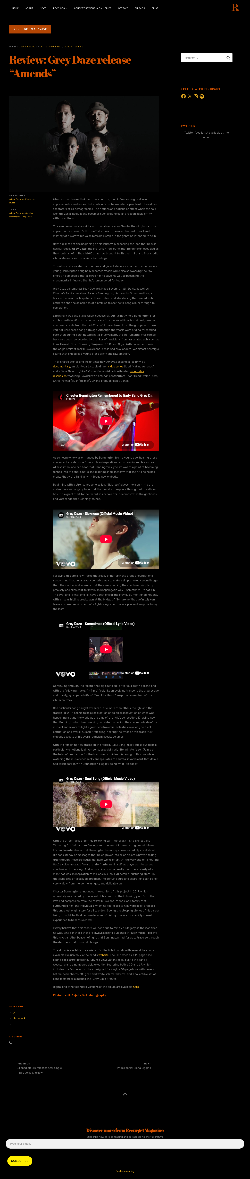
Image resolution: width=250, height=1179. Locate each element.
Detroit (123, 8)
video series (115, 366)
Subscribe (19, 1161)
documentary (61, 366)
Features (59, 8)
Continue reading (125, 1171)
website (103, 955)
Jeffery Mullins (50, 47)
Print (155, 8)
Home (15, 8)
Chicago (140, 8)
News (43, 8)
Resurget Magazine (30, 29)
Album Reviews (73, 47)
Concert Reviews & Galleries (92, 8)
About (29, 8)
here (136, 986)
